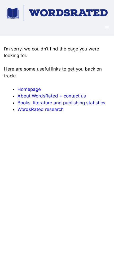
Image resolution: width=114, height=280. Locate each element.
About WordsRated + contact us (51, 96)
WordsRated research (40, 109)
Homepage (29, 89)
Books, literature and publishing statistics (61, 102)
